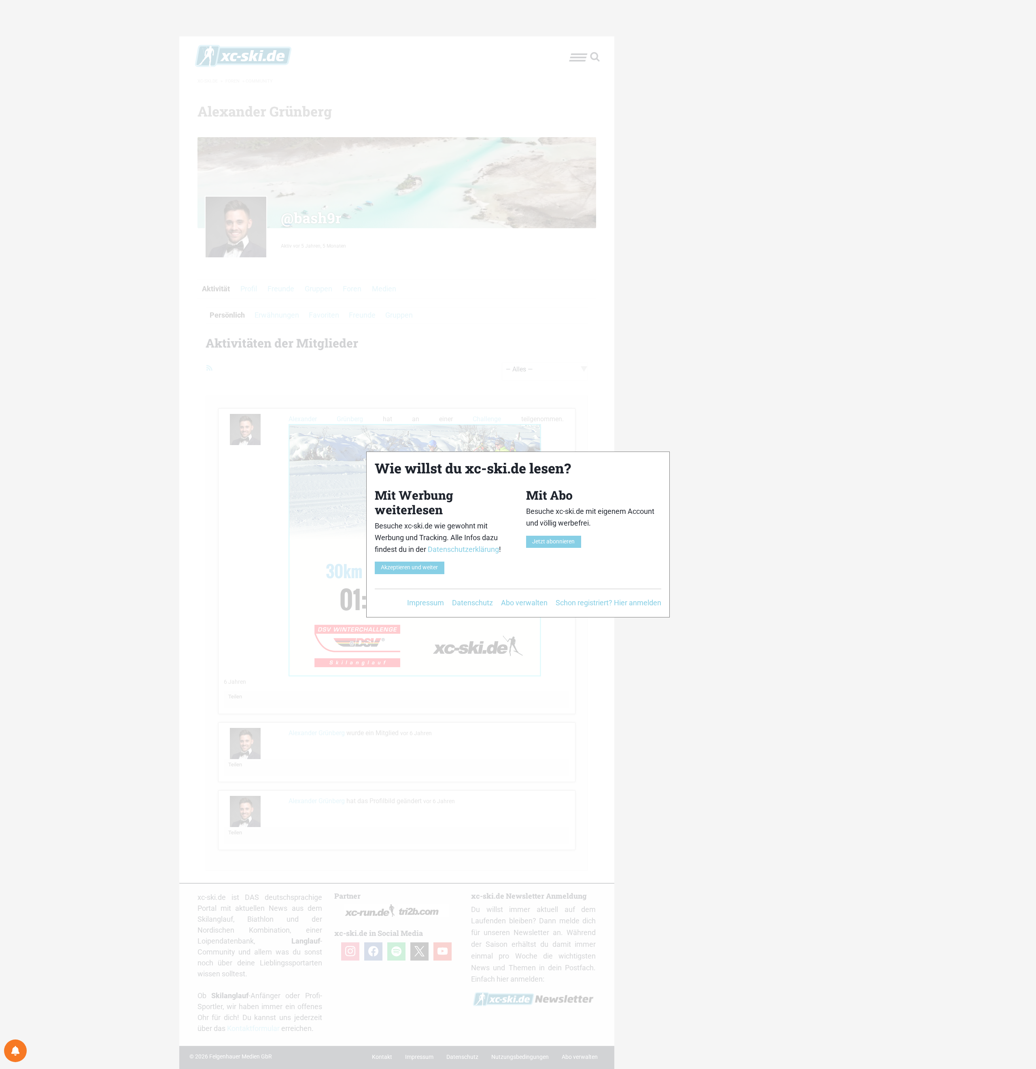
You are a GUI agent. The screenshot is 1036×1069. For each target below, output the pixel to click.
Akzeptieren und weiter (409, 567)
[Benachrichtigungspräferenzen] (15, 1050)
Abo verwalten (524, 602)
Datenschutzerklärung (463, 549)
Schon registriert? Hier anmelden (608, 602)
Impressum (425, 602)
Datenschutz (472, 602)
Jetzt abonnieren (553, 541)
